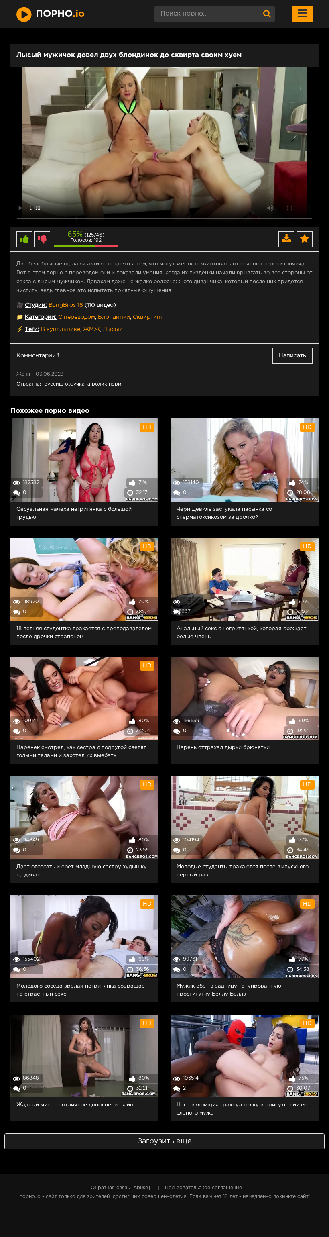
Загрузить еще (165, 1141)
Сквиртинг (148, 317)
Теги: (32, 329)
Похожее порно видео (49, 411)
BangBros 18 (66, 305)
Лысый (113, 329)
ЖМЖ (91, 329)
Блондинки (114, 317)
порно (60, 14)
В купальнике (60, 329)
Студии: (36, 305)
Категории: (41, 317)
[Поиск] (267, 14)
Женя (23, 374)
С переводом (76, 317)
